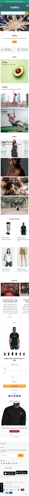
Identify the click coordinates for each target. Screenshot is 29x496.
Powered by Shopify (16, 486)
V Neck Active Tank (6, 270)
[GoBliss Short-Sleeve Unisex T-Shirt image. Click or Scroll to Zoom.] (14, 338)
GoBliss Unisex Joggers (6, 239)
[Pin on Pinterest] (20, 396)
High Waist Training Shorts (22, 270)
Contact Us (3, 477)
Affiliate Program (8, 475)
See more (14, 322)
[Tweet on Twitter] (12, 396)
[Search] (26, 13)
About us (2, 475)
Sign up (20, 455)
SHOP (12, 41)
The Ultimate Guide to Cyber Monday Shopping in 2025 (10, 300)
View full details (14, 390)
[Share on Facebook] (9, 396)
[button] (14, 431)
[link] (14, 419)
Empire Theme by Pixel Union (6, 486)
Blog (25, 475)
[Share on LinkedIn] (17, 396)
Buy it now (14, 386)
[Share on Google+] (14, 396)
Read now (10, 317)
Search (7, 477)
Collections (21, 475)
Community (15, 475)
